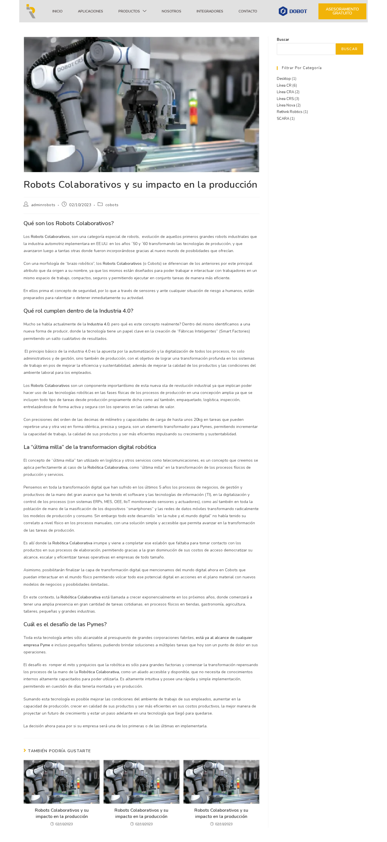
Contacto (248, 11)
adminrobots (43, 205)
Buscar (283, 39)
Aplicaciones (90, 11)
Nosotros (171, 11)
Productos (129, 11)
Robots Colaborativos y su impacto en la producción (62, 813)
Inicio (57, 11)
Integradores (210, 11)
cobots (112, 205)
